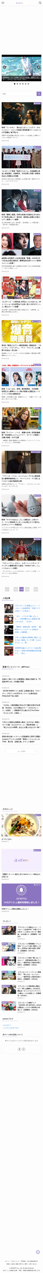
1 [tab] (14, 83)
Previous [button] (4, 67)
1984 (16, 589)
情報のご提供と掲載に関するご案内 (16, 1264)
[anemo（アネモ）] (21, 3)
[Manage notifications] (38, 1252)
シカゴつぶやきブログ (11, 1028)
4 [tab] (23, 83)
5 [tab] (25, 83)
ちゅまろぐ (7, 1025)
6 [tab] (28, 83)
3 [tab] (20, 83)
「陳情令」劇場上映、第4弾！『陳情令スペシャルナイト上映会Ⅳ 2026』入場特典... (28, 629)
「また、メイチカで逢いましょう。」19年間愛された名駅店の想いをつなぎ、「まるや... (27, 618)
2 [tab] (17, 83)
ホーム (7, 1261)
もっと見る (21, 751)
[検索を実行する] (39, 94)
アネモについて (15, 1261)
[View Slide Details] (21, 68)
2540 (36, 589)
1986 (27, 589)
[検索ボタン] (40, 3)
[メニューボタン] (3, 3)
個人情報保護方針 (32, 1261)
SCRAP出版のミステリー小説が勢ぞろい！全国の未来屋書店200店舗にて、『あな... (28, 650)
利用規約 (23, 1261)
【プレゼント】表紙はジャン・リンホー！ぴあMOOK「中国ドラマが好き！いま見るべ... (27, 608)
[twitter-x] (23, 1049)
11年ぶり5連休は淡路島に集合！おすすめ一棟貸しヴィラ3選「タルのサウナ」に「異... (28, 640)
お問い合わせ (33, 1264)
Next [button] (38, 67)
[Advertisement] (21, 28)
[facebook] (19, 1049)
